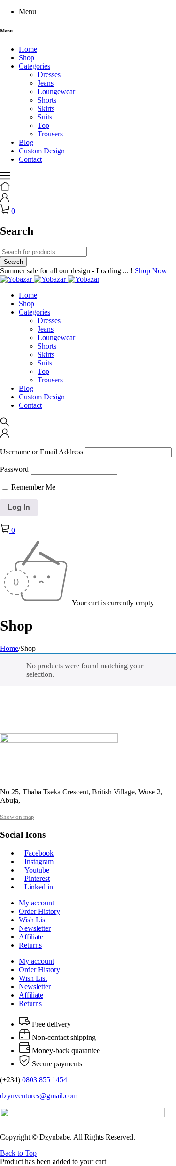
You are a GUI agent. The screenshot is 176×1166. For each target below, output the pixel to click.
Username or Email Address (41, 452)
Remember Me (32, 487)
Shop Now (151, 271)
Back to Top (18, 1153)
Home (9, 648)
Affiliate (31, 937)
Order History (39, 911)
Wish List (33, 920)
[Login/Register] (4, 200)
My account (36, 903)
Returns (30, 945)
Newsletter (35, 928)
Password (14, 469)
